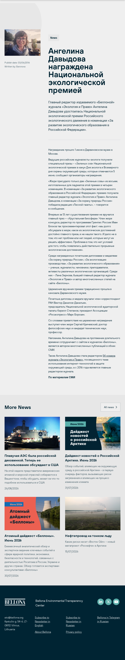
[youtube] (116, 602)
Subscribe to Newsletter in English (42, 621)
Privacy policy (74, 631)
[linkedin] (100, 602)
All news (109, 407)
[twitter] (108, 602)
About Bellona (43, 631)
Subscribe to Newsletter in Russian (73, 621)
